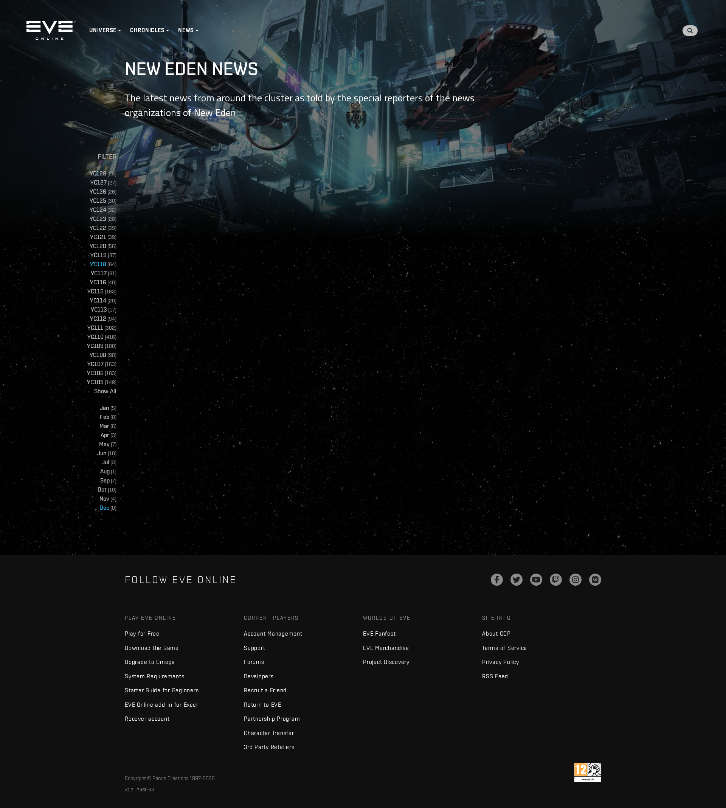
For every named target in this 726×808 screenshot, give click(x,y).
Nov (107, 498)
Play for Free (142, 633)
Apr (108, 435)
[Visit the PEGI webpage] (587, 772)
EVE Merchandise (386, 648)
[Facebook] (497, 580)
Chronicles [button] (147, 30)
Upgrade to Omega (150, 662)
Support (254, 648)
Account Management (273, 633)
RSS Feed (495, 676)
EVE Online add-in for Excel (161, 704)
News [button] (186, 30)
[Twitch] (556, 580)
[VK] (595, 580)
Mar (107, 426)
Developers (259, 676)
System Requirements (154, 676)
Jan (108, 407)
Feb (108, 416)
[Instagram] (575, 580)
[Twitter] (516, 580)
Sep (108, 480)
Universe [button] (102, 30)
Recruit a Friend (265, 690)
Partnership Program (272, 718)
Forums (254, 662)
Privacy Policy (500, 662)
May (107, 444)
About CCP (496, 633)
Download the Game (152, 648)
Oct (107, 489)
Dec (107, 507)
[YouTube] (536, 580)
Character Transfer (269, 733)
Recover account (147, 718)
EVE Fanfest (379, 633)
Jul (109, 462)
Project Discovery (386, 662)
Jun (106, 453)
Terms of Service (504, 648)
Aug (108, 471)
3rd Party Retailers (269, 747)
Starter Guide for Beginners (162, 690)
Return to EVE (262, 704)
